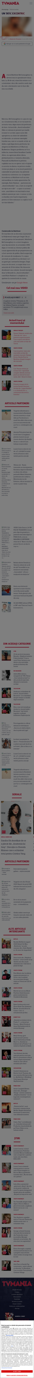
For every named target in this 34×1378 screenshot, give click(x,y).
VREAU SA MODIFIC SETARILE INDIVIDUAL (17, 1375)
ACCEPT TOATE (17, 1371)
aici (12, 1345)
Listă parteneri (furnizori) (6, 1367)
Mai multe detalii (9, 1335)
